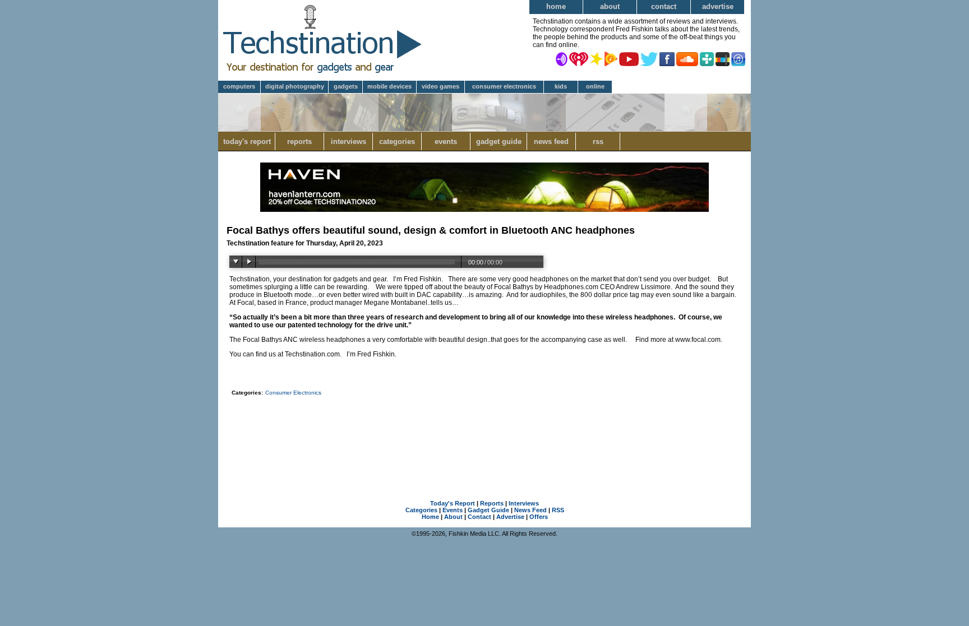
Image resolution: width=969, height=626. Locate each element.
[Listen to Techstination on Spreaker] (596, 58)
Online (595, 86)
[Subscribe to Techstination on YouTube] (629, 58)
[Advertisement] (484, 430)
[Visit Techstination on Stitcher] (723, 58)
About (610, 6)
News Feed (551, 141)
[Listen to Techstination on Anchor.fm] (561, 58)
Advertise (717, 6)
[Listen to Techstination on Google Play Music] (611, 58)
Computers (239, 86)
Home (556, 6)
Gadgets (346, 86)
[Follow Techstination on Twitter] (649, 58)
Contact (663, 6)
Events (446, 141)
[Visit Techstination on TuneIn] (707, 58)
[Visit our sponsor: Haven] (484, 210)
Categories (397, 141)
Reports (299, 141)
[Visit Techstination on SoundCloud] (687, 58)
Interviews (348, 141)
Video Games (440, 86)
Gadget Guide (499, 141)
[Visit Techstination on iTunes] (738, 58)
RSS (598, 141)
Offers (538, 516)
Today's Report (247, 141)
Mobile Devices (389, 86)
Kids (561, 86)
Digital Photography (294, 86)
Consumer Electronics (504, 86)
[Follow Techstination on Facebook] (667, 58)
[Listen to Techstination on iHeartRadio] (578, 58)
